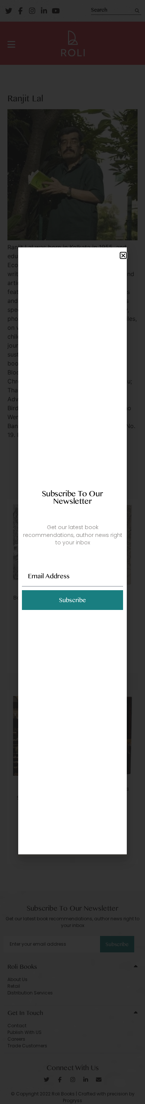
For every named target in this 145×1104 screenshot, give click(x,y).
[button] (123, 255)
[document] (72, 552)
